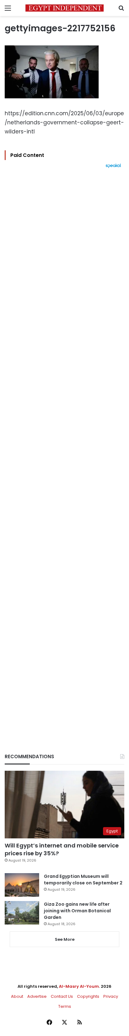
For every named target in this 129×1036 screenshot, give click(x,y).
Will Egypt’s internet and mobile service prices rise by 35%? (62, 849)
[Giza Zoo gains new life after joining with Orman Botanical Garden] (22, 913)
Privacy (110, 996)
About (17, 996)
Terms (64, 1006)
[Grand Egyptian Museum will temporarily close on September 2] (22, 885)
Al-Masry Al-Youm (79, 986)
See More (65, 939)
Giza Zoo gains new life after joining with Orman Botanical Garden (77, 910)
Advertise (37, 996)
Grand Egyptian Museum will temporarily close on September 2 (83, 879)
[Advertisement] (64, 450)
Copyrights (88, 996)
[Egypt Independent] (64, 8)
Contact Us (62, 996)
